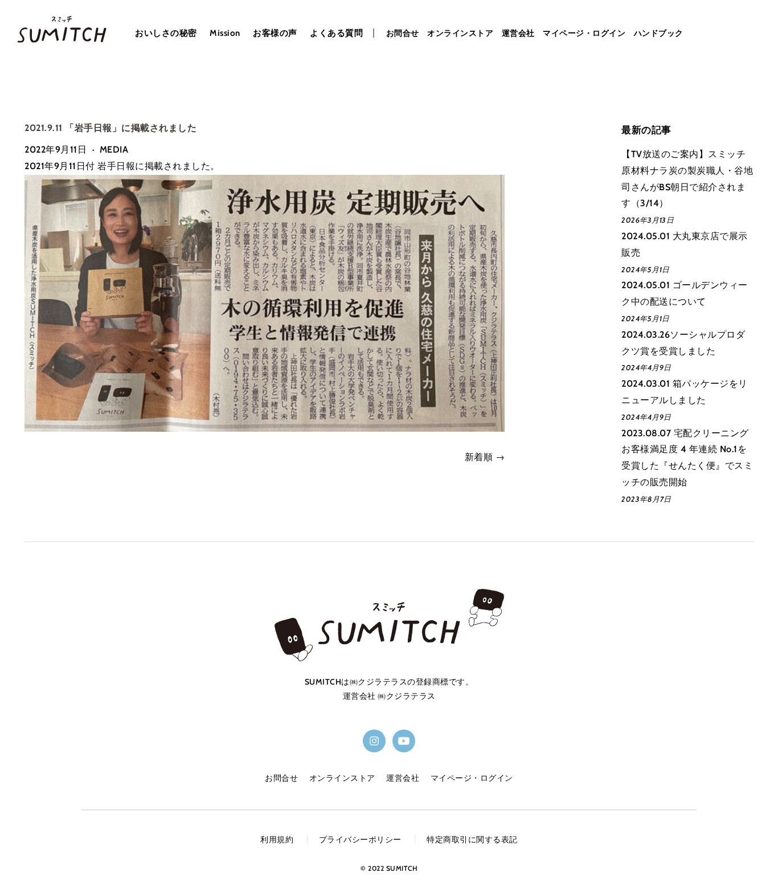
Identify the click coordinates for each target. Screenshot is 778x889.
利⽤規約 (276, 839)
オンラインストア (460, 33)
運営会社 (518, 33)
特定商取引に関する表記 (472, 839)
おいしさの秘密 (166, 33)
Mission (225, 33)
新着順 (479, 457)
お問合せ (402, 33)
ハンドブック (658, 33)
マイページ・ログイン (584, 33)
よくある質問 (336, 33)
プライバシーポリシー (360, 839)
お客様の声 (275, 33)
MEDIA (114, 149)
